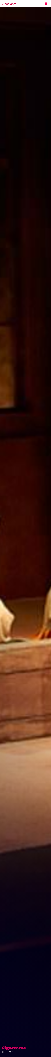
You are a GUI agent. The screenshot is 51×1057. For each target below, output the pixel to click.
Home (4, 17)
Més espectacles (25, 195)
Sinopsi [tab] (7, 83)
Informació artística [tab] (22, 83)
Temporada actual (18, 17)
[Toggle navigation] (46, 3)
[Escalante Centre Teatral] (9, 3)
